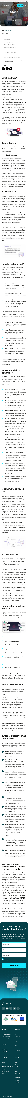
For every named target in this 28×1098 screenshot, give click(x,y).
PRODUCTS (4, 1029)
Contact (16, 1071)
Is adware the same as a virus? (10, 47)
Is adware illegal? (7, 49)
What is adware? (7, 37)
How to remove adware (8, 55)
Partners (16, 1064)
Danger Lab (17, 1041)
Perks (16, 1085)
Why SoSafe (17, 1080)
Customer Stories (17, 1082)
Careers (16, 1062)
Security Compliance (5, 1046)
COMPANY (17, 1057)
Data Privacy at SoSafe (5, 1071)
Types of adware (7, 39)
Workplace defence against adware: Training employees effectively (13, 60)
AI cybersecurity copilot (6, 1036)
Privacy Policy (7, 1096)
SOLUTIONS (4, 1044)
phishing (18, 421)
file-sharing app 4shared (11, 201)
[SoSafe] (5, 5)
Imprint (3, 1096)
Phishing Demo (17, 1050)
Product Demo (17, 1047)
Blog (15, 1034)
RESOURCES (17, 1029)
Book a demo (20, 5)
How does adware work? (9, 42)
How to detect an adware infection (11, 52)
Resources (16, 1032)
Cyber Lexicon (17, 1036)
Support (3, 1062)
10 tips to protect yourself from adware (11, 57)
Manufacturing (4, 1051)
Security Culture (4, 1049)
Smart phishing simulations (6, 1034)
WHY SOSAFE (17, 1077)
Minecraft (21, 342)
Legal (3, 1073)
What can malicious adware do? (10, 44)
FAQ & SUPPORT (5, 1057)
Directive (18, 574)
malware (15, 499)
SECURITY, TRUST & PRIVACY (7, 1066)
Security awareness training (6, 1032)
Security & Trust (4, 1069)
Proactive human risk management (5, 1039)
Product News (17, 1038)
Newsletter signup (18, 1073)
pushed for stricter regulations (18, 593)
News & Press (17, 1066)
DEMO (16, 1045)
